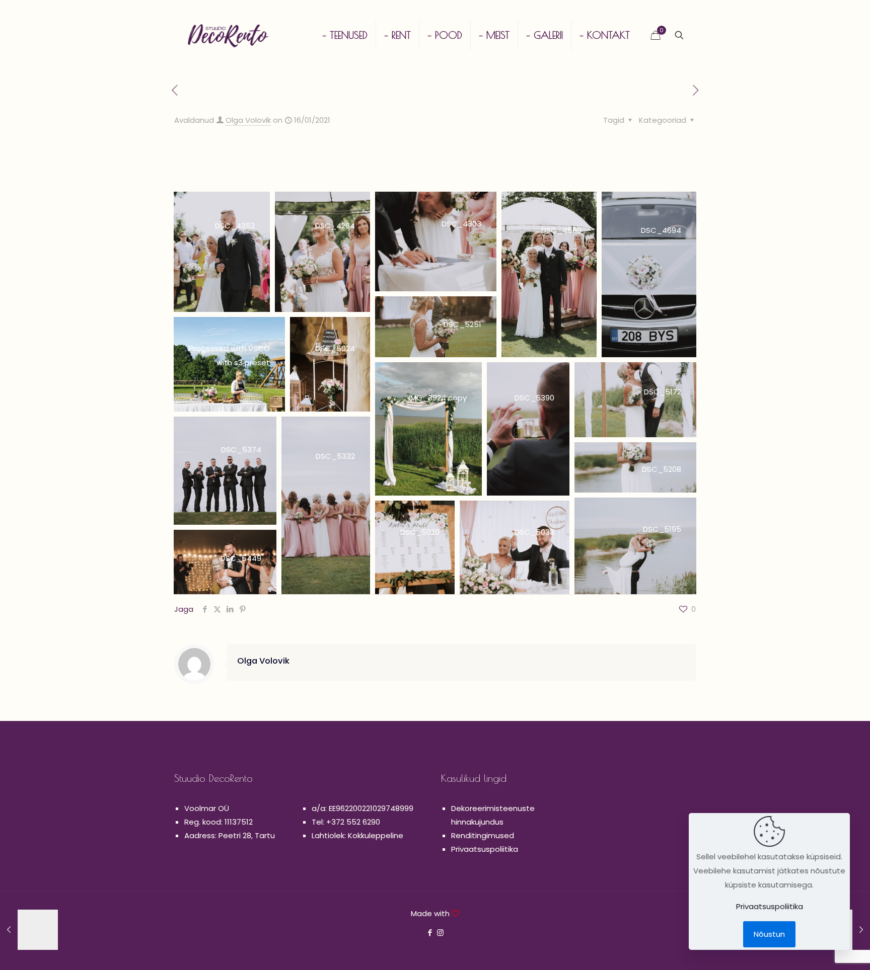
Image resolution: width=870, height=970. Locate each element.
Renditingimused (482, 835)
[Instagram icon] (440, 932)
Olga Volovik (248, 120)
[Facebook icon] (429, 932)
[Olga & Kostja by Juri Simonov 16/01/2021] (29, 930)
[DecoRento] (228, 35)
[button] (222, 252)
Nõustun (769, 934)
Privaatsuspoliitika (484, 849)
